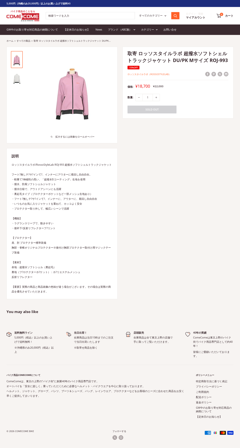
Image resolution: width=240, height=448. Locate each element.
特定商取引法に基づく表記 (211, 381)
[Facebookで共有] (207, 73)
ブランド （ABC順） (120, 29)
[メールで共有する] (226, 73)
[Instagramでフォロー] (121, 437)
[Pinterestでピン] (213, 73)
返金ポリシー (204, 402)
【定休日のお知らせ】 (77, 29)
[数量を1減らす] (139, 97)
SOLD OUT (152, 109)
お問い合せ (169, 29)
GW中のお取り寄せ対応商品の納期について (32, 29)
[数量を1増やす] (156, 97)
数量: (130, 97)
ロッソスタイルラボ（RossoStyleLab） (149, 74)
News (99, 29)
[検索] (175, 15)
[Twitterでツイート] (220, 73)
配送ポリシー (204, 397)
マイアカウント (195, 17)
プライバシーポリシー (209, 386)
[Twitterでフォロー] (114, 437)
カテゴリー (147, 29)
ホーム (10, 40)
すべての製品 (23, 40)
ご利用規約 (202, 392)
